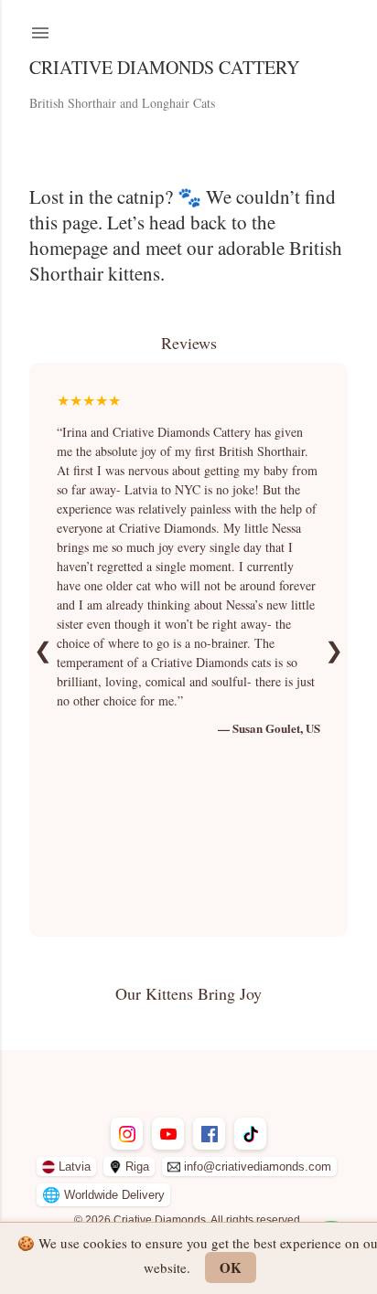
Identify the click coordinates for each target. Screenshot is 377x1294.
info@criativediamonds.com (257, 1166)
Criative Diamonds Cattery (164, 67)
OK (231, 1267)
